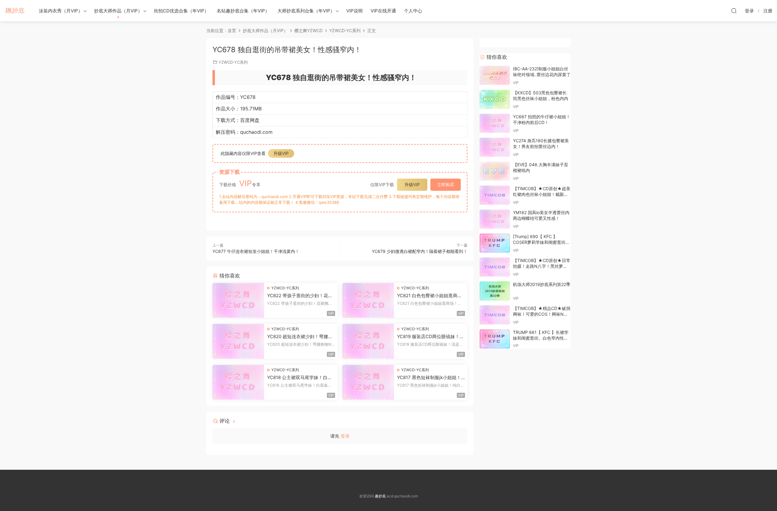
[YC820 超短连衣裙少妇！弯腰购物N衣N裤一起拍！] (238, 341)
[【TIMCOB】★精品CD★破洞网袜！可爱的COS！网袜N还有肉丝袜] (495, 314)
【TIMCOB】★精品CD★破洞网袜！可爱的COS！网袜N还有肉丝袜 (541, 314)
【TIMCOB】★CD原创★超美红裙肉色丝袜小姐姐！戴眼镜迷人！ (541, 194)
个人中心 (413, 11)
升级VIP (281, 153)
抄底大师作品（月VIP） (118, 11)
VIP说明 (354, 11)
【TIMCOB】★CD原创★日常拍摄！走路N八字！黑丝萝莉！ (541, 266)
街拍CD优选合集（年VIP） (181, 11)
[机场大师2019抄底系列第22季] (495, 291)
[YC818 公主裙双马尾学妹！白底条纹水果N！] (238, 382)
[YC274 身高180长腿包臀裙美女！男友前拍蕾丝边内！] (495, 147)
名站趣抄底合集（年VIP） (243, 11)
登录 (345, 436)
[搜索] (734, 10)
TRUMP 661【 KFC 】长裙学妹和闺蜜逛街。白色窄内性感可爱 (540, 338)
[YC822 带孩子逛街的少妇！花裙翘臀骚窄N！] (238, 300)
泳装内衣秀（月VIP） (61, 11)
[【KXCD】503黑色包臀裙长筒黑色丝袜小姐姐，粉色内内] (495, 99)
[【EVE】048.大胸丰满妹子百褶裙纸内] (495, 171)
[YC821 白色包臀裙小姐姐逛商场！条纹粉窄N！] (368, 300)
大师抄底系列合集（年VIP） (306, 11)
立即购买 (445, 184)
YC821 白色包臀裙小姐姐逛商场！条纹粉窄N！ (427, 296)
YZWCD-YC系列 (233, 62)
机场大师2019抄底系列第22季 (541, 284)
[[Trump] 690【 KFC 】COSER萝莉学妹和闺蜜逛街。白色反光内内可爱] (495, 243)
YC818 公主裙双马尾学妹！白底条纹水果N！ (299, 378)
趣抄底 (15, 10)
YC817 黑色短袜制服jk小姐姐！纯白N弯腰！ (429, 378)
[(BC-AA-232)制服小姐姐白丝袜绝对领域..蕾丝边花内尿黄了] (495, 75)
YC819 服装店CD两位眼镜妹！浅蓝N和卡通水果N (430, 337)
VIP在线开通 (383, 11)
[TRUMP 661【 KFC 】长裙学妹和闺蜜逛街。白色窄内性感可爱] (495, 338)
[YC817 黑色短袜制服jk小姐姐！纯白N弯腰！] (368, 382)
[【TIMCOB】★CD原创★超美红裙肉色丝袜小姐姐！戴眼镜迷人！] (495, 195)
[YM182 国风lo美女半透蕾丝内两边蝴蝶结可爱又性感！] (495, 219)
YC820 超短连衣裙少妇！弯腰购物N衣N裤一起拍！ (300, 337)
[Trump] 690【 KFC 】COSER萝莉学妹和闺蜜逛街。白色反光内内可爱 (541, 242)
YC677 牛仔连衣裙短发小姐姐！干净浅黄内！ (255, 251)
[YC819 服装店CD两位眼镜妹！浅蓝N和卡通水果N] (368, 341)
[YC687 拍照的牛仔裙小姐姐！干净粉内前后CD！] (495, 123)
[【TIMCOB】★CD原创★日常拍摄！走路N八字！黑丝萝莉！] (495, 267)
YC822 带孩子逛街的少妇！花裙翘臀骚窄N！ (300, 296)
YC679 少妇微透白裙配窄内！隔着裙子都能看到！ (419, 251)
